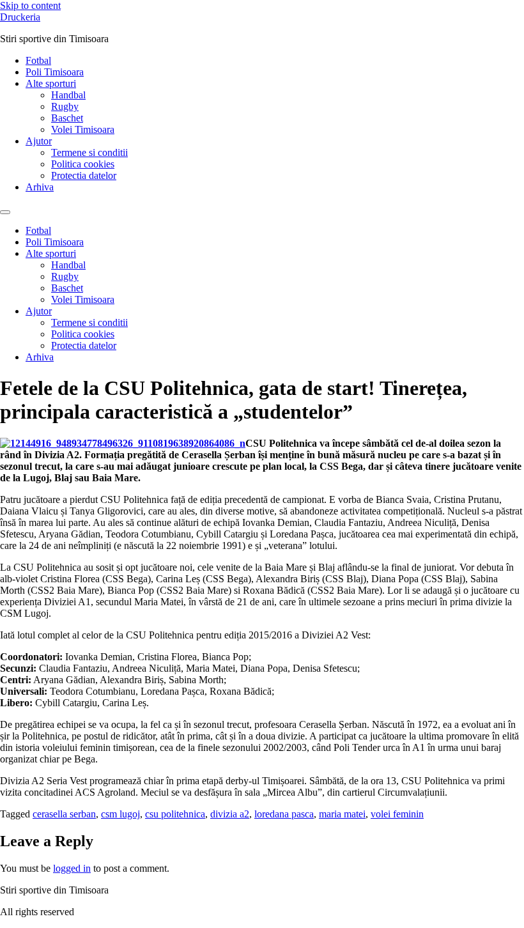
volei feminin (397, 813)
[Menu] (5, 212)
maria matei (342, 813)
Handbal (68, 94)
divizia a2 (229, 813)
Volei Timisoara (82, 129)
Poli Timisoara (55, 71)
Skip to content (30, 5)
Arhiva (40, 187)
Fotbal (38, 60)
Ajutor (39, 140)
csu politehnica (175, 813)
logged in (72, 868)
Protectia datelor (83, 175)
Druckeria (20, 17)
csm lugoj (120, 813)
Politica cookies (82, 164)
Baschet (67, 117)
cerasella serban (64, 813)
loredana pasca (284, 813)
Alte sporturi (51, 83)
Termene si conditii (89, 152)
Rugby (65, 106)
